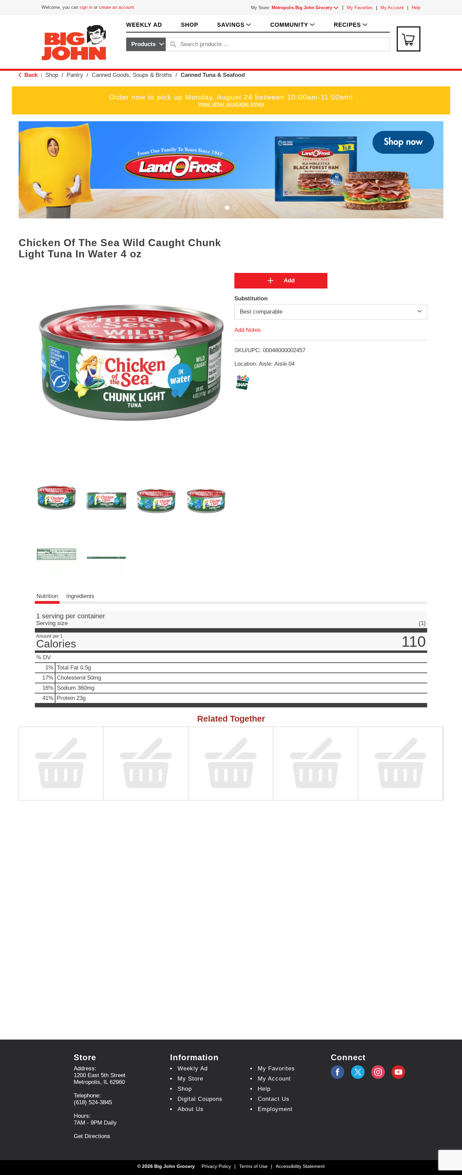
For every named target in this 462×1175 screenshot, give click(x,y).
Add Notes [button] (247, 329)
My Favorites (360, 7)
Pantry (75, 75)
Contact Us (274, 1099)
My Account (392, 7)
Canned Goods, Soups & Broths (132, 75)
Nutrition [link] (47, 596)
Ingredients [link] (80, 596)
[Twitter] (358, 1072)
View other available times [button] (231, 104)
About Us (191, 1109)
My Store (190, 1078)
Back (30, 75)
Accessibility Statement (300, 1166)
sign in (85, 7)
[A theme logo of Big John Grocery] (74, 42)
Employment (275, 1109)
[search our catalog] (173, 44)
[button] (306, 7)
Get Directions (92, 1136)
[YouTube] (378, 1072)
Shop (51, 75)
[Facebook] (337, 1072)
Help (416, 7)
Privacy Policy (216, 1166)
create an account (116, 7)
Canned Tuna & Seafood (213, 75)
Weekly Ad (193, 1068)
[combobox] (146, 44)
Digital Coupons (200, 1099)
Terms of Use (253, 1166)
